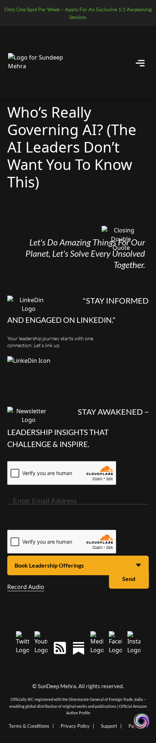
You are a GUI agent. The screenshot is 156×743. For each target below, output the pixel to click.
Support (109, 726)
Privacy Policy (75, 726)
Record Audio (25, 587)
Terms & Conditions (29, 726)
